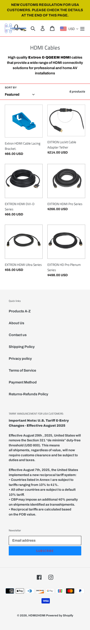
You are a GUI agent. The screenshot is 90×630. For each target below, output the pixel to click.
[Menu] (82, 28)
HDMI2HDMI (36, 615)
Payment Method (23, 382)
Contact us (18, 335)
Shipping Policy (22, 347)
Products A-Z (20, 311)
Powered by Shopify (59, 615)
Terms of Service (22, 370)
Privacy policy (20, 358)
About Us (16, 323)
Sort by (11, 87)
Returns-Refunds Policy (28, 394)
